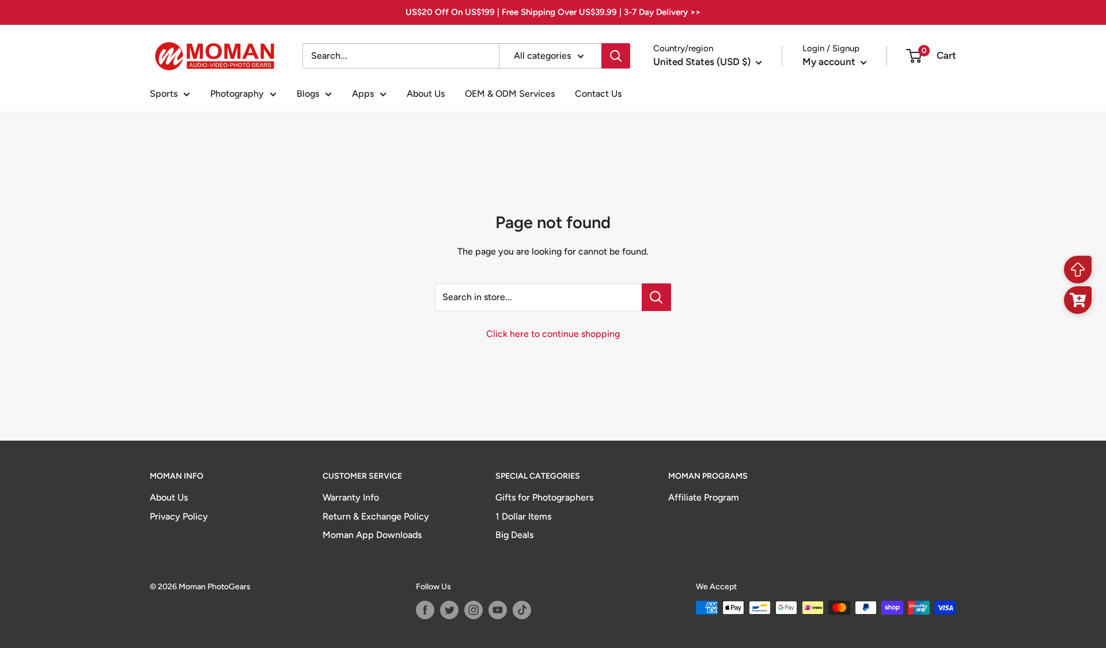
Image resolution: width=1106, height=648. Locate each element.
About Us (426, 93)
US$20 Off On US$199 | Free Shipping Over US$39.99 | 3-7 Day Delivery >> (553, 12)
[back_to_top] (1078, 269)
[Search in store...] (656, 297)
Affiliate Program (703, 497)
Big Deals (514, 534)
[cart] (1078, 300)
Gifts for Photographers (544, 497)
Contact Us (598, 93)
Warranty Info (351, 497)
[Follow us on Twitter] (449, 610)
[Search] (615, 56)
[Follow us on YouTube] (497, 610)
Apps (363, 93)
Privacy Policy (179, 516)
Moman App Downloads (372, 534)
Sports (163, 93)
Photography (237, 93)
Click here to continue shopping (553, 333)
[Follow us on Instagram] (473, 610)
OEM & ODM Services (510, 93)
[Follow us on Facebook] (425, 610)
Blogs (308, 93)
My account (830, 61)
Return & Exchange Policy (376, 516)
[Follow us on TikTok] (522, 610)
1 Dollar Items (523, 516)
